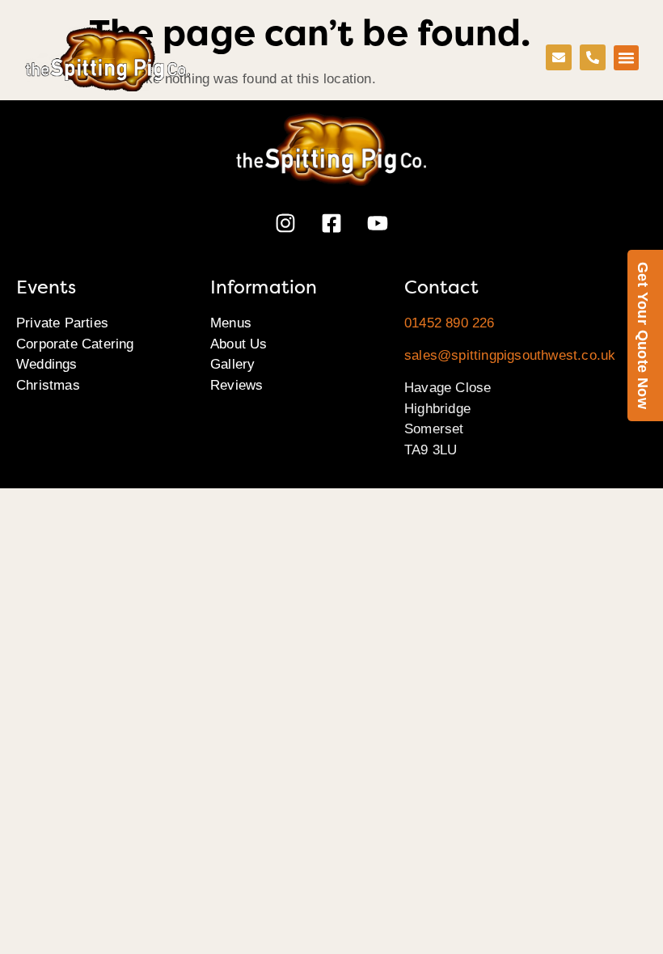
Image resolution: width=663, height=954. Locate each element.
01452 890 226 (449, 323)
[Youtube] (378, 223)
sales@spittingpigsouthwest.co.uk (509, 355)
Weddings (47, 364)
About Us (239, 344)
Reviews (236, 385)
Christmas (48, 385)
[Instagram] (285, 223)
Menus (230, 323)
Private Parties (62, 323)
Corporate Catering (75, 344)
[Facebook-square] (331, 223)
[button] (627, 58)
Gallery (232, 364)
